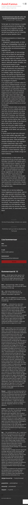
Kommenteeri (5, 256)
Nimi (2, 243)
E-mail (3, 250)
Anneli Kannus (9, 3)
